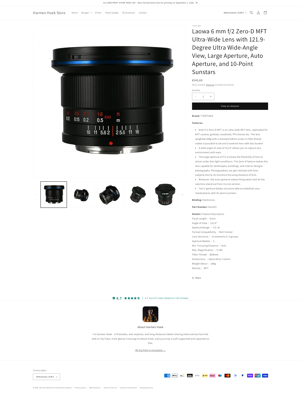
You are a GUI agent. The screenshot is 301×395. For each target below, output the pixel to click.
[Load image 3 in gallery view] (109, 195)
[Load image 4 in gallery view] (137, 195)
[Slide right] (182, 194)
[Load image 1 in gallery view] (54, 195)
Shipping (210, 85)
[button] (86, 12)
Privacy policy (80, 388)
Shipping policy (146, 388)
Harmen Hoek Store (47, 388)
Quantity (196, 90)
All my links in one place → (150, 350)
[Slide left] (36, 194)
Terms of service (110, 388)
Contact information (128, 388)
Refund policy (94, 388)
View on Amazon (230, 106)
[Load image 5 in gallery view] (165, 195)
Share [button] (198, 277)
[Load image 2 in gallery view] (81, 195)
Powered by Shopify (63, 388)
